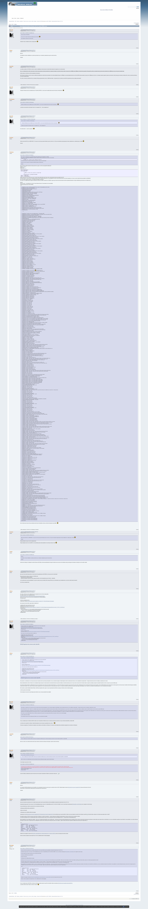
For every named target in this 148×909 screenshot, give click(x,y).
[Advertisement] (74, 15)
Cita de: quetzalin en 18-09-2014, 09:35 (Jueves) (27, 753)
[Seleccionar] (25, 158)
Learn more (127, 906)
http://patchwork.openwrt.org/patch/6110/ (74, 787)
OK (123, 906)
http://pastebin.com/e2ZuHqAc (77, 804)
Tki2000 (49, 21)
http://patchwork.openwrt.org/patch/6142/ (33, 814)
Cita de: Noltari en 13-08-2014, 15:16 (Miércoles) (27, 554)
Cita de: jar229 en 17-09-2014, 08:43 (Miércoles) (27, 656)
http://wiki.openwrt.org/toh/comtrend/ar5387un (65, 883)
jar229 (47, 21)
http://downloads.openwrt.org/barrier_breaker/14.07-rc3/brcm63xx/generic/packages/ (40, 601)
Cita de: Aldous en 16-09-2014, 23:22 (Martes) (26, 624)
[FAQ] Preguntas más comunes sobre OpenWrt (29, 644)
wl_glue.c (24, 166)
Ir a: (129, 898)
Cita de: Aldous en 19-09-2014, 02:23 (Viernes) (26, 848)
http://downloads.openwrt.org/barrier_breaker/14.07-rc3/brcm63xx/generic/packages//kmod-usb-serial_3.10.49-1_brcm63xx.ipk (44, 607)
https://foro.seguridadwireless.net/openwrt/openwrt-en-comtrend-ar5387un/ (44, 833)
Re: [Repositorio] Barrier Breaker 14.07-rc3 (28, 29)
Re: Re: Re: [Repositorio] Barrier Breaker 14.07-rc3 (29, 531)
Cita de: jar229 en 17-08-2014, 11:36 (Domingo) (27, 102)
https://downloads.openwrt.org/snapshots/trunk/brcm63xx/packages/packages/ (32, 596)
